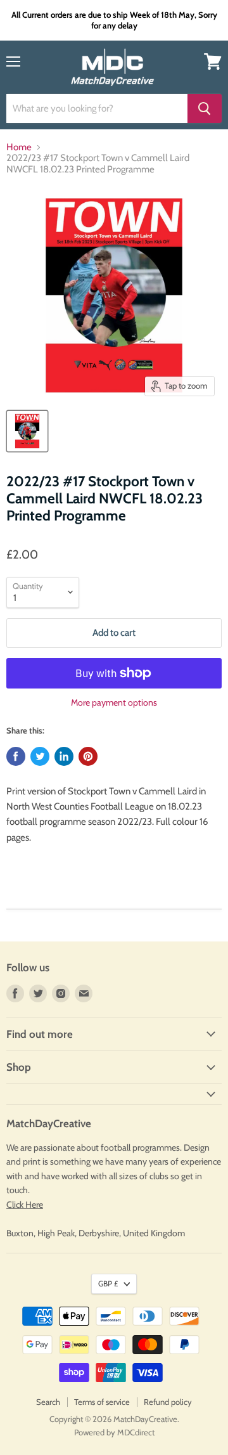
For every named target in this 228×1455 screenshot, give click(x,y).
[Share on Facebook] (15, 756)
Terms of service (102, 1402)
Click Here (24, 1204)
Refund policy (168, 1402)
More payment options (114, 702)
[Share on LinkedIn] (63, 756)
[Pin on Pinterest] (88, 756)
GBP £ (108, 1283)
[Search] (204, 108)
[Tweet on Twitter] (39, 756)
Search (48, 1402)
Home (19, 147)
